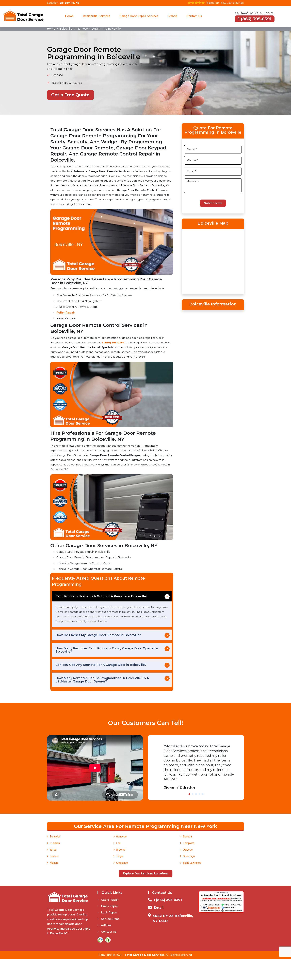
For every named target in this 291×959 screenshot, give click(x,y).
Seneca (187, 836)
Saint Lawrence (192, 862)
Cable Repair (110, 899)
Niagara (54, 862)
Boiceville (66, 28)
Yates (53, 849)
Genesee (121, 836)
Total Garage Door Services (145, 954)
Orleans (54, 856)
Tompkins (188, 843)
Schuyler (55, 836)
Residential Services (96, 16)
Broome (120, 849)
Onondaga (189, 856)
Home (69, 16)
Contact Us (194, 16)
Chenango (122, 862)
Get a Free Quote (70, 94)
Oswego (188, 849)
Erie (118, 843)
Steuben (55, 843)
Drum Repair (109, 906)
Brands (172, 16)
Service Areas (110, 919)
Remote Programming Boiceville (99, 28)
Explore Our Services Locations (145, 873)
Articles (106, 925)
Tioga (119, 856)
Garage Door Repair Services (138, 16)
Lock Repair (109, 912)
